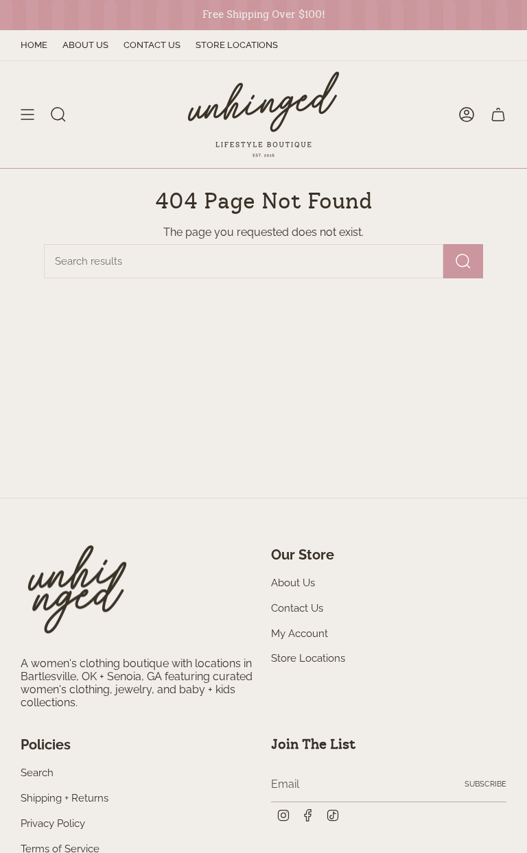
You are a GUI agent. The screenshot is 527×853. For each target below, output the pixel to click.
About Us (85, 45)
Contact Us (152, 45)
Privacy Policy (53, 823)
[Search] (463, 261)
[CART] (498, 114)
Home (34, 45)
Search (37, 773)
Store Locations (237, 45)
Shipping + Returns (64, 798)
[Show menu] (27, 114)
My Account (299, 633)
